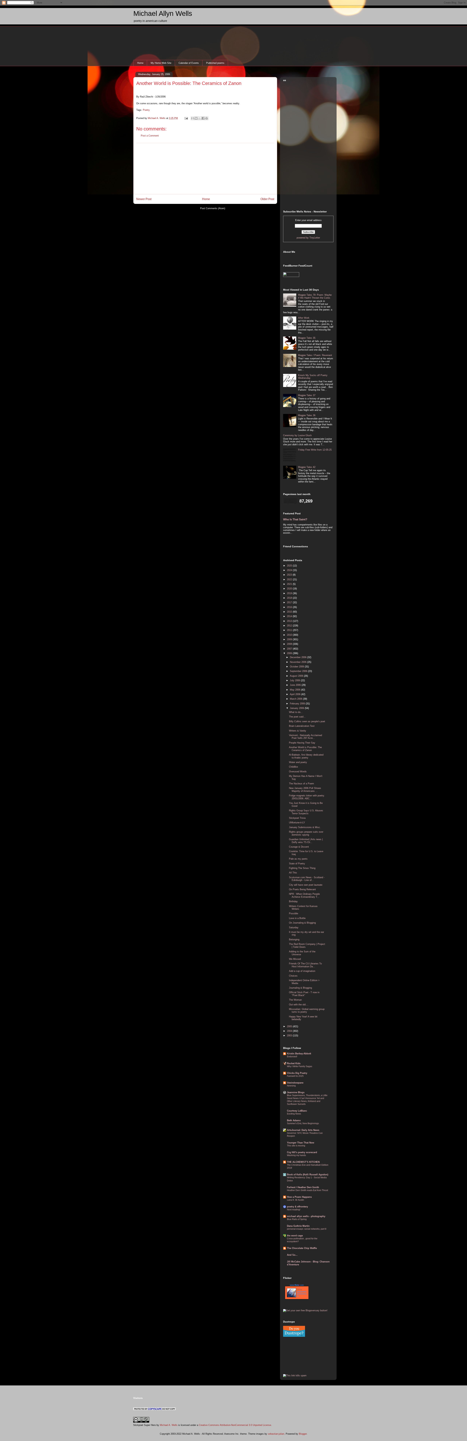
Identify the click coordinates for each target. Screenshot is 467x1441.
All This (293, 872)
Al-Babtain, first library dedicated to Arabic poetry (306, 756)
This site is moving (296, 1145)
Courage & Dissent (299, 846)
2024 (290, 570)
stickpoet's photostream (301, 1294)
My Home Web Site (161, 63)
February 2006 (298, 703)
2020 (290, 588)
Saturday (293, 927)
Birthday (293, 901)
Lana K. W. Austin (295, 1200)
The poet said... (297, 716)
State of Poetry (297, 863)
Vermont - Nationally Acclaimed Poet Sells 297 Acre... (305, 737)
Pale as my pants (298, 858)
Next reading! (293, 1209)
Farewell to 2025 (295, 1076)
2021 (290, 584)
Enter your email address (308, 220)
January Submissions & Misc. (305, 827)
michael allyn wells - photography (306, 1216)
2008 (290, 644)
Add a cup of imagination (302, 971)
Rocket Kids (293, 1063)
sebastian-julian (276, 1433)
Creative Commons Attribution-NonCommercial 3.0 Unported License (235, 1425)
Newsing (291, 1085)
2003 (290, 1035)
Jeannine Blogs (295, 1092)
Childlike (293, 766)
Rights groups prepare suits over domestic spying (306, 833)
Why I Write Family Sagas (299, 1066)
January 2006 (297, 708)
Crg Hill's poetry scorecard (302, 1152)
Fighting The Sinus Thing (302, 868)
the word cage (295, 1235)
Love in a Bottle (297, 918)
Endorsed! (292, 1056)
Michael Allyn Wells (162, 13)
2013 (290, 621)
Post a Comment (150, 135)
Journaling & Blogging (300, 987)
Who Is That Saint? (295, 519)
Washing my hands (296, 1155)
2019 (290, 593)
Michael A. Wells (168, 1425)
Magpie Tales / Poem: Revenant (315, 355)
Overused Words (298, 771)
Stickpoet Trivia (297, 818)
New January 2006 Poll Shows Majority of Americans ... (305, 789)
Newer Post (143, 199)
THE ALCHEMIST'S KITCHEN (303, 1162)
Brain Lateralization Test (301, 726)
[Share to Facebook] (203, 118)
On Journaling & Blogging (302, 922)
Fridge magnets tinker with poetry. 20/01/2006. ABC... (307, 797)
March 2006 (296, 698)
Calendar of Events (189, 63)
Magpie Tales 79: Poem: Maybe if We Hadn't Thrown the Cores (315, 296)
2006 (290, 653)
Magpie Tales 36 (306, 415)
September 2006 (299, 671)
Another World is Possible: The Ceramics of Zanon (188, 83)
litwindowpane (295, 1082)
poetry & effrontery (297, 1206)
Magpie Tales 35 (306, 338)
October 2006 (297, 666)
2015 (290, 611)
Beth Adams (294, 1120)
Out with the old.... (298, 1004)
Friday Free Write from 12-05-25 (315, 449)
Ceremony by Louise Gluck (297, 435)
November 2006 (298, 662)
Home (140, 63)
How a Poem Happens (299, 1197)
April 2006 (295, 694)
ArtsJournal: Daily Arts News (303, 1130)
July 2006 (295, 680)
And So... (292, 1255)
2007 (290, 648)
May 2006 (295, 689)
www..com (297, 1285)
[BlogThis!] (196, 118)
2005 (290, 1026)
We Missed (295, 959)
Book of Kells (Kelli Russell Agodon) (307, 1174)
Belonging (294, 939)
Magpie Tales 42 (306, 467)
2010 (290, 635)
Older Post (267, 199)
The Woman (295, 999)
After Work (303, 317)
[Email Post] (186, 118)
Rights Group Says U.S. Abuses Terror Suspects (306, 812)
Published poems (215, 63)
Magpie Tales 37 (306, 395)
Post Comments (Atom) (212, 208)
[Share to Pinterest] (206, 118)
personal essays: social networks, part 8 (306, 1229)
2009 (290, 639)
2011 (290, 630)
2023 (290, 574)
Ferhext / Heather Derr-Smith (303, 1187)
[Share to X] (199, 118)
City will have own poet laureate (305, 884)
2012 (290, 625)
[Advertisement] (205, 168)
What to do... (296, 712)
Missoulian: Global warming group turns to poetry (307, 1010)
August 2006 (297, 675)
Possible (293, 913)
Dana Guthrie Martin (298, 1226)
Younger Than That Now (300, 1142)
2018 (290, 598)
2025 (290, 565)
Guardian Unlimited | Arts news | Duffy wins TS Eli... (306, 841)
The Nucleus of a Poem (301, 783)
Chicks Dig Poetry (297, 1073)
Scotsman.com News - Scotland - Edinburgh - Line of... (307, 879)
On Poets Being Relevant (302, 889)
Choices (293, 975)
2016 (290, 607)
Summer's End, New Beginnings (303, 1123)
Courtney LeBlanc (297, 1110)
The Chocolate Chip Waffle (302, 1248)
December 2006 (298, 657)
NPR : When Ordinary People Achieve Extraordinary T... (304, 895)
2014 (290, 616)
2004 (290, 1031)
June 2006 (296, 685)
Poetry (146, 110)
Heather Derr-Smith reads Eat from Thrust (307, 1190)
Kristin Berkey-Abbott (299, 1053)
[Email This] (192, 118)
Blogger (303, 1433)
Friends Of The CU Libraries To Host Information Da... (305, 965)
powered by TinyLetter (308, 237)
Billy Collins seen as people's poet (307, 721)
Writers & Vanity (297, 730)
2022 (290, 579)
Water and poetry (298, 762)
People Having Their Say (302, 742)
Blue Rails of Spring (297, 1219)
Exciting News (294, 1113)
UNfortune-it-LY (297, 822)
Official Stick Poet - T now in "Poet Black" (304, 994)
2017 (290, 602)
